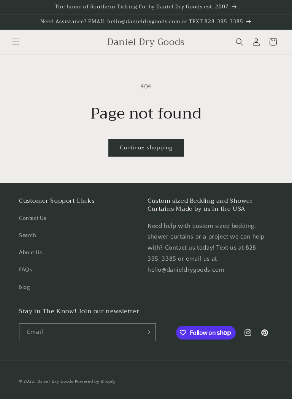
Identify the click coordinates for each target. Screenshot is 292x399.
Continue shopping (146, 147)
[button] (16, 42)
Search (27, 235)
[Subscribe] (147, 332)
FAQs (25, 270)
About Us (30, 253)
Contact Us (32, 218)
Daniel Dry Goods (55, 381)
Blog (24, 287)
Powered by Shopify (95, 381)
